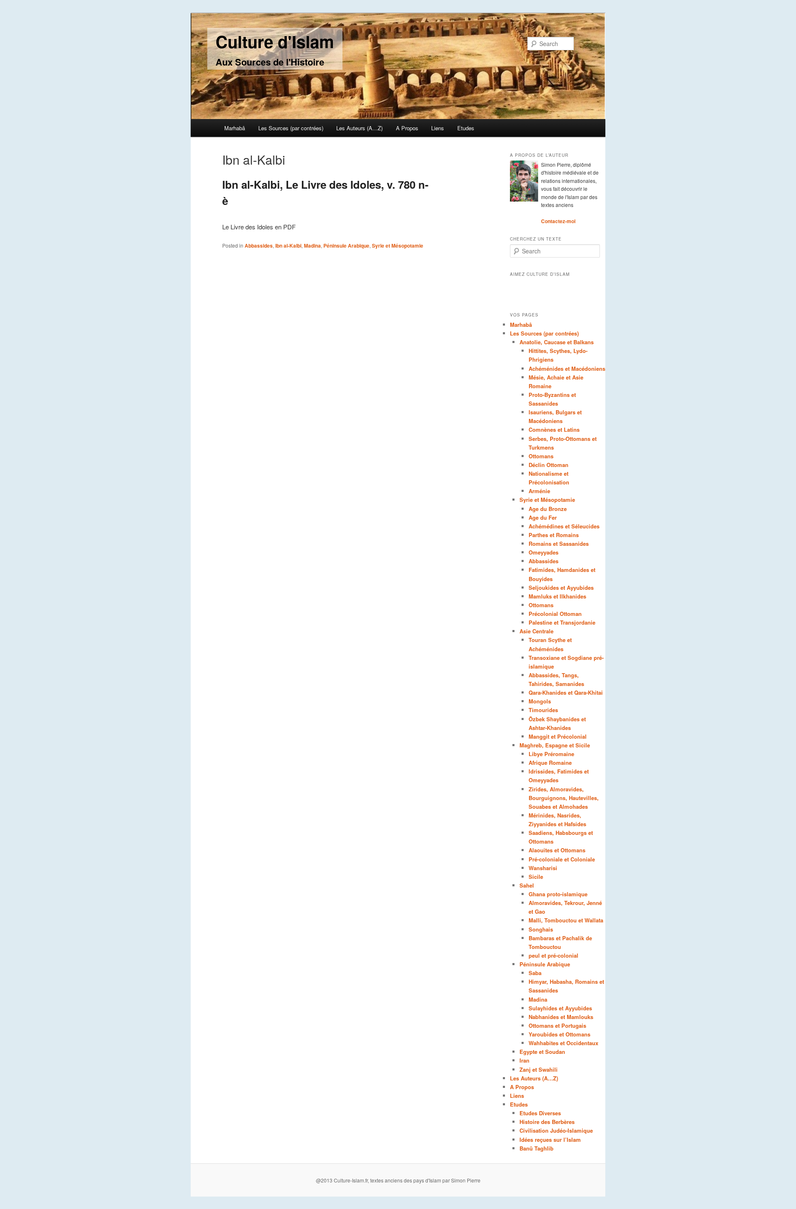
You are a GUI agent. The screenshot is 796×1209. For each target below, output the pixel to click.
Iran (524, 1060)
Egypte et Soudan (542, 1052)
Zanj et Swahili (538, 1069)
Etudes (465, 128)
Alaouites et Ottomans (557, 850)
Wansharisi (543, 868)
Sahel (526, 885)
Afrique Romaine (550, 762)
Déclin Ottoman (548, 465)
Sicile (536, 877)
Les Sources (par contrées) (290, 128)
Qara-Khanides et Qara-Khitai (566, 692)
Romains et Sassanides (559, 543)
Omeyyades (543, 552)
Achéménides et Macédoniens (567, 368)
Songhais (541, 929)
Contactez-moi (558, 221)
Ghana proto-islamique (558, 894)
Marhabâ (234, 128)
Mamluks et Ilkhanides (557, 596)
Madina (312, 245)
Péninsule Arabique (346, 245)
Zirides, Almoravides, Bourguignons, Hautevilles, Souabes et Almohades (564, 797)
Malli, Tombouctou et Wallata (566, 920)
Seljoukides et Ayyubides (561, 587)
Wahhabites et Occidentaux (563, 1043)
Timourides (543, 710)
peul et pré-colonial (553, 955)
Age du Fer (543, 517)
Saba (535, 973)
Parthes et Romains (554, 535)
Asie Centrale (536, 631)
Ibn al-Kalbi (288, 245)
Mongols (540, 701)
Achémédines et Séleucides (564, 526)
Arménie (539, 491)
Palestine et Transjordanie (562, 622)
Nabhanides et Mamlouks (561, 1017)
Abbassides (259, 245)
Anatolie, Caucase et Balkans (556, 342)
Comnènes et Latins (554, 429)
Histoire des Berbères (547, 1122)
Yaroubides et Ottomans (559, 1034)
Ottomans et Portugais (557, 1025)
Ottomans (541, 456)
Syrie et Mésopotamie (397, 245)
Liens (437, 128)
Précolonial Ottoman (555, 614)
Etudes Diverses (540, 1113)
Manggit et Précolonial (558, 736)
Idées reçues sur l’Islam (550, 1139)
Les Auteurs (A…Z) (359, 128)
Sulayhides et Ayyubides (560, 1008)
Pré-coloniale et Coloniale (562, 859)
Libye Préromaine (551, 754)
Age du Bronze (548, 509)
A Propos (407, 128)
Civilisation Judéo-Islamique (556, 1130)
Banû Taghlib (536, 1148)
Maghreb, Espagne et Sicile (554, 745)
